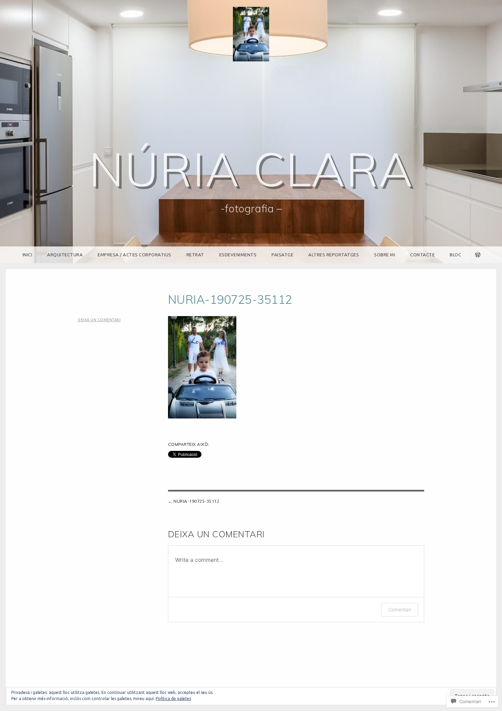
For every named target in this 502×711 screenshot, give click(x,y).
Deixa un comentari (99, 320)
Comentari (399, 609)
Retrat (195, 254)
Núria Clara (251, 169)
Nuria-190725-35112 (196, 501)
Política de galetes (173, 698)
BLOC (455, 254)
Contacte (422, 254)
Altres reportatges (333, 254)
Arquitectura (65, 254)
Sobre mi (384, 254)
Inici (27, 254)
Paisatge (282, 254)
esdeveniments (238, 254)
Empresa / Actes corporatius (134, 254)
